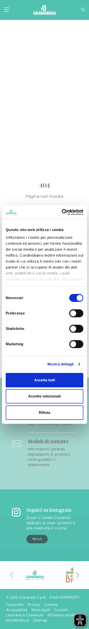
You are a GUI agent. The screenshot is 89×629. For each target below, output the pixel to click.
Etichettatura (17, 620)
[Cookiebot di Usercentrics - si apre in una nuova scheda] (62, 212)
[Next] (77, 575)
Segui (37, 539)
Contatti (61, 610)
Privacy (33, 604)
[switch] (76, 313)
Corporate (14, 604)
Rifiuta (44, 412)
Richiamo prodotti (63, 615)
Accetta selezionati (44, 396)
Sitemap (40, 620)
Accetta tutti (44, 380)
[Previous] (11, 575)
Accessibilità (16, 610)
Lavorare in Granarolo (25, 615)
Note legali (40, 610)
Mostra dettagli (60, 364)
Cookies (51, 604)
